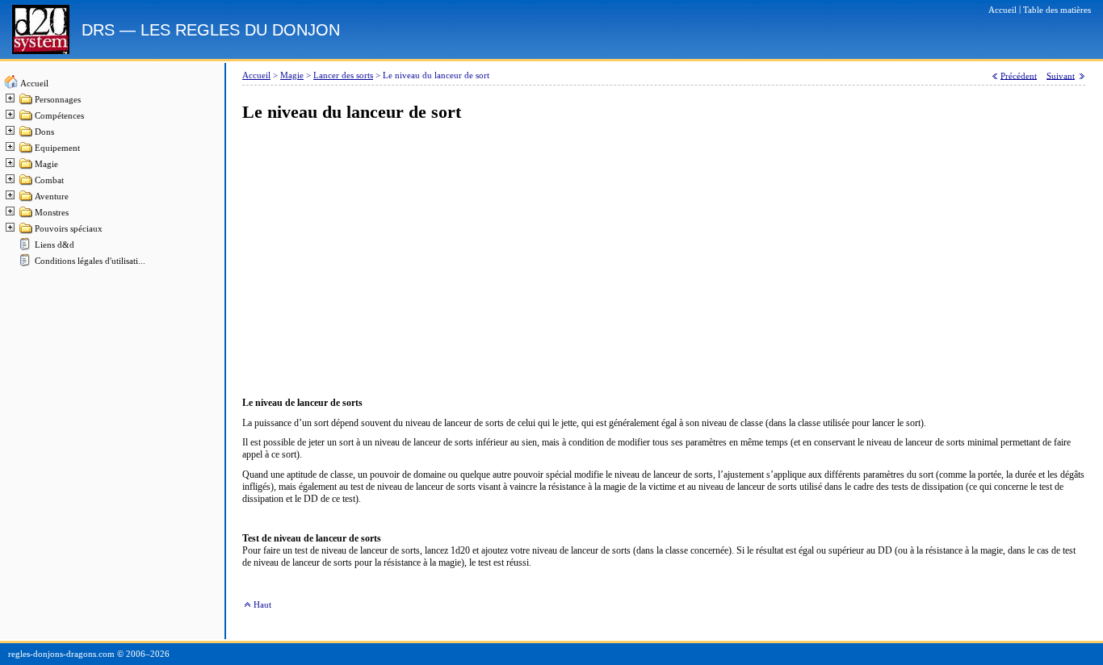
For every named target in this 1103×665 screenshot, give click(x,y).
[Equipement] (27, 151)
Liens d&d (54, 244)
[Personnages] (27, 102)
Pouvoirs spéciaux (69, 228)
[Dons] (27, 135)
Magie (46, 164)
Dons (44, 132)
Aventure (52, 196)
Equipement (57, 148)
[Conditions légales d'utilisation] (27, 264)
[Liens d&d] (27, 248)
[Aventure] (27, 199)
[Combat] (27, 183)
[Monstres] (27, 215)
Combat (49, 180)
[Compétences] (27, 119)
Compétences (59, 115)
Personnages (58, 99)
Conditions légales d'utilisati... (90, 261)
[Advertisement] (663, 260)
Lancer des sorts (343, 75)
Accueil (34, 83)
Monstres (52, 212)
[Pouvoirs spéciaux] (27, 232)
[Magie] (27, 167)
